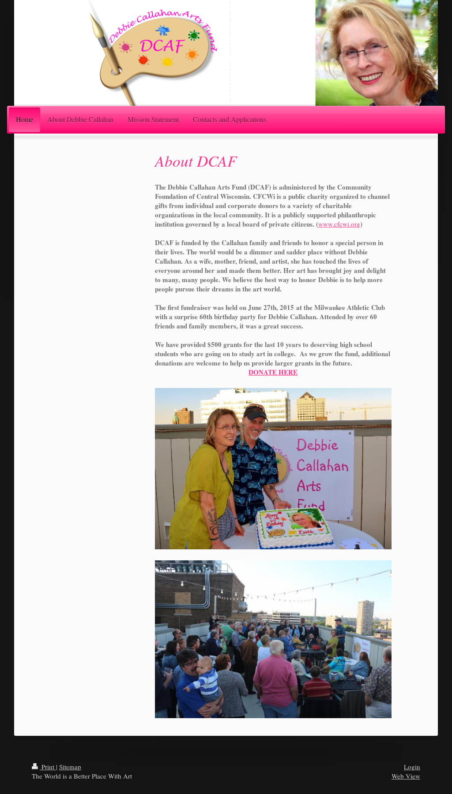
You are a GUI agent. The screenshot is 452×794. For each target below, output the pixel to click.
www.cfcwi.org (339, 224)
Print (48, 766)
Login (412, 766)
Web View (406, 776)
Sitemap (70, 766)
